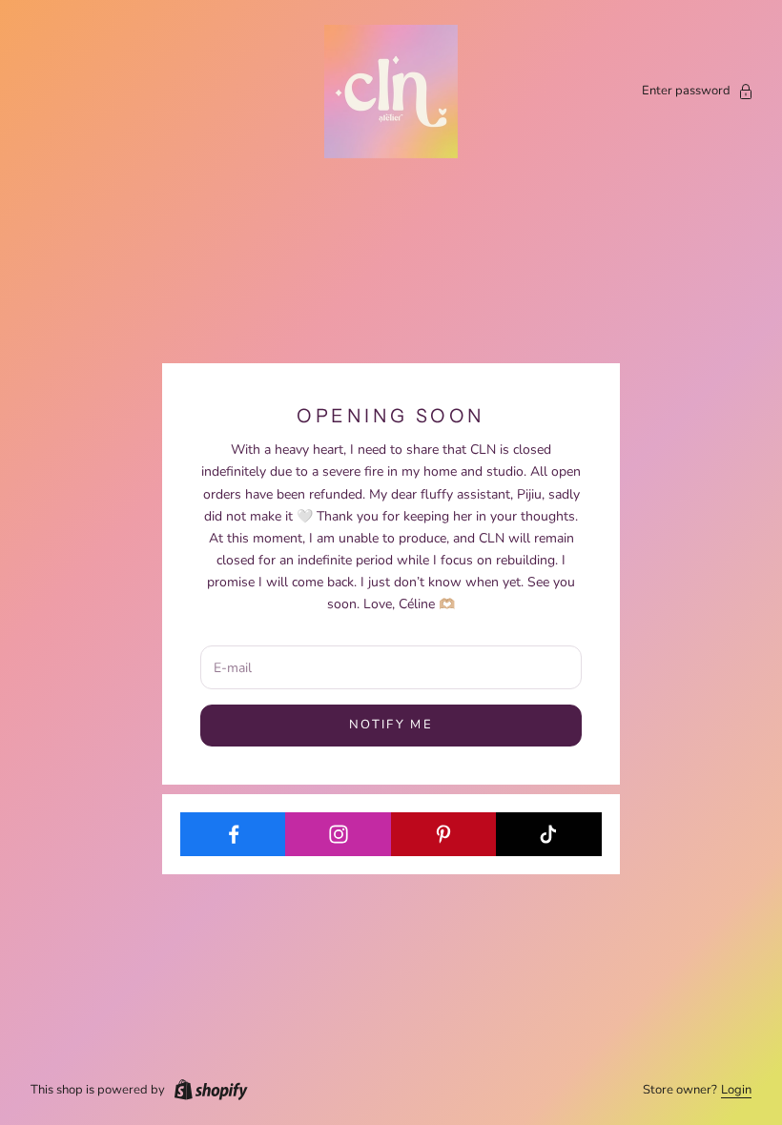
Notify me (391, 724)
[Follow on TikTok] (549, 834)
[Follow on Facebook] (233, 834)
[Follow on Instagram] (338, 834)
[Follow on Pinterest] (444, 834)
